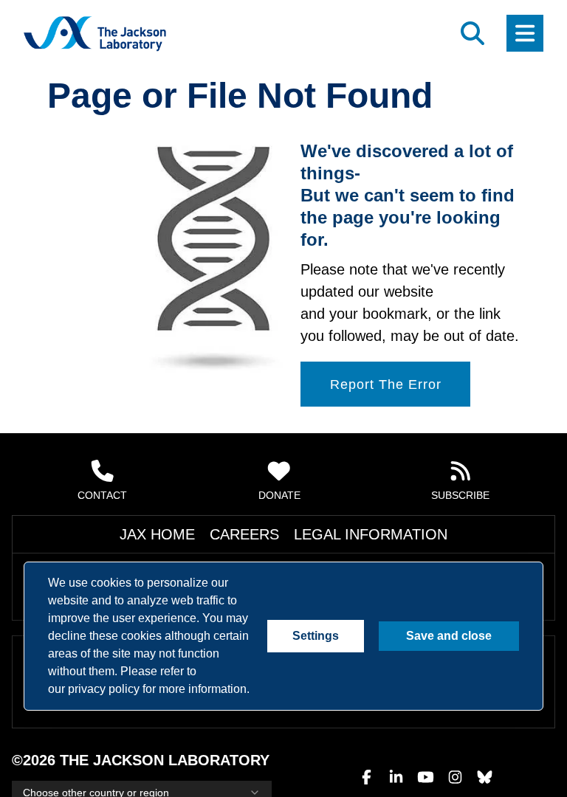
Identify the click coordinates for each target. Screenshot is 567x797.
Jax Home (196, 534)
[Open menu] (524, 33)
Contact (102, 495)
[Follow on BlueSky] (484, 747)
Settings (317, 636)
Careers (258, 534)
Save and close (449, 636)
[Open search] (472, 33)
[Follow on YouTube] (425, 747)
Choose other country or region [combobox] (92, 763)
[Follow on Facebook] (366, 747)
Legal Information (345, 534)
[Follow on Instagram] (455, 747)
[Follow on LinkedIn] (396, 747)
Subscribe (461, 495)
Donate (280, 495)
